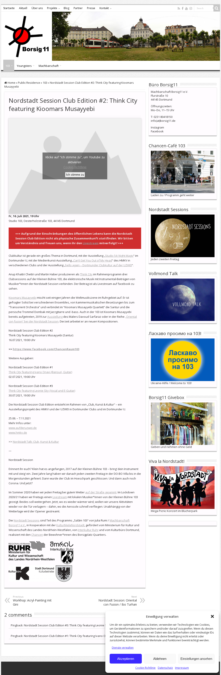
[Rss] (178, 8)
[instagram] (191, 8)
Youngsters (24, 66)
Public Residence (29, 83)
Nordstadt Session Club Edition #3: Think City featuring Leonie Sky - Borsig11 (73, 625)
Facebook (157, 131)
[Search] (216, 8)
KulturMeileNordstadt (70, 525)
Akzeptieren (125, 659)
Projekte (52, 8)
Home (11, 83)
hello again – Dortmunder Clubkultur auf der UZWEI (98, 265)
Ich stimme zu (75, 174)
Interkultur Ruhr (88, 530)
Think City (86, 274)
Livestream (91, 243)
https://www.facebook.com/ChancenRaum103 (46, 349)
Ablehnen (159, 659)
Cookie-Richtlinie (145, 668)
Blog (66, 8)
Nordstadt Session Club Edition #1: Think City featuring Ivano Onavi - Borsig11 (74, 636)
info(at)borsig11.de (163, 121)
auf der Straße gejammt (100, 492)
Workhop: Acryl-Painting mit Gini (32, 600)
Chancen (37, 535)
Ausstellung (55, 317)
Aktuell (23, 8)
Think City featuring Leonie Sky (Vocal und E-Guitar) (42, 391)
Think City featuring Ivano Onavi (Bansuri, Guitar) (40, 372)
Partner (78, 8)
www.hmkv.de (18, 433)
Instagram (157, 127)
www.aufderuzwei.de (23, 428)
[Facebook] (182, 8)
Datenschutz (165, 668)
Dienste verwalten (123, 647)
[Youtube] (186, 8)
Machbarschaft (48, 66)
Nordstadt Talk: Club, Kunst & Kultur (36, 442)
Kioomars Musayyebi (22, 298)
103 (7, 66)
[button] (212, 616)
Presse (91, 8)
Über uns (37, 8)
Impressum (182, 668)
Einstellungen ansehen (196, 659)
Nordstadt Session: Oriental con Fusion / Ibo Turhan (117, 600)
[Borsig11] (110, 36)
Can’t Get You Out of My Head (92, 260)
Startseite (9, 8)
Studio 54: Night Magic (119, 256)
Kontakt (104, 8)
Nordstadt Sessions (26, 520)
